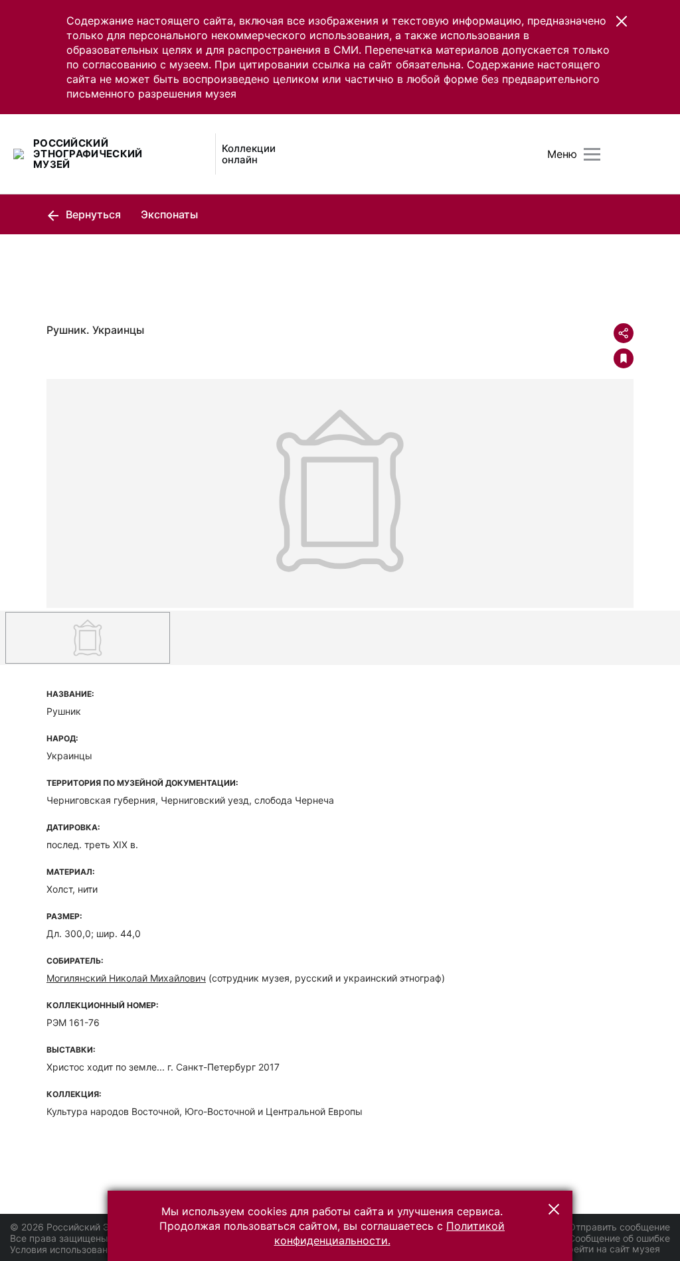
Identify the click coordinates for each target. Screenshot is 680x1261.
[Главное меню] (592, 154)
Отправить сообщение (619, 1226)
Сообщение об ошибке (619, 1238)
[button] (621, 21)
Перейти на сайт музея (608, 1248)
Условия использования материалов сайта (106, 1249)
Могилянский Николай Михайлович (126, 978)
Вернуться (92, 214)
